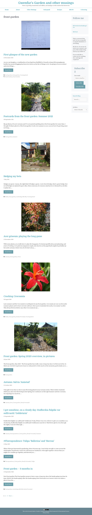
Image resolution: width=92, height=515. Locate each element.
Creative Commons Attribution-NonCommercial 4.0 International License (52, 511)
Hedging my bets (12, 176)
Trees (19, 256)
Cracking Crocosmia (14, 296)
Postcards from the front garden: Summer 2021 (28, 116)
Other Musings (31, 10)
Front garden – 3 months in (18, 469)
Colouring (84, 10)
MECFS (71, 10)
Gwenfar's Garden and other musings (46, 3)
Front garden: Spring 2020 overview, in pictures (29, 356)
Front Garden (16, 77)
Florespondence (14, 433)
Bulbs (6, 196)
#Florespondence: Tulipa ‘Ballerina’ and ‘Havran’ (29, 441)
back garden (8, 75)
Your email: (77, 75)
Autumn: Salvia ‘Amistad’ (17, 382)
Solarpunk (46, 10)
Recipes (59, 10)
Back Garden (8, 77)
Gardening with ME (21, 196)
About (18, 10)
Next (11, 496)
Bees (11, 402)
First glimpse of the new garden (20, 54)
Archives (75, 107)
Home (7, 10)
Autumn (7, 256)
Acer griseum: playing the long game (23, 236)
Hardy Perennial (20, 316)
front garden (16, 75)
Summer (15, 137)
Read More (8, 70)
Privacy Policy (46, 512)
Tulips (33, 461)
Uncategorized (24, 75)
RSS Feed (75, 32)
